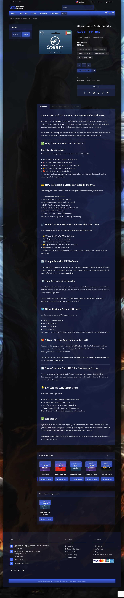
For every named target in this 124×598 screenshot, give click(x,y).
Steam (89, 78)
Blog (96, 552)
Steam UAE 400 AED (85, 58)
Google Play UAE (48, 329)
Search (26, 34)
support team (64, 301)
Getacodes (46, 133)
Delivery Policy (72, 555)
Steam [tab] (76, 106)
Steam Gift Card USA (50, 323)
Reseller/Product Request (103, 555)
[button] (91, 7)
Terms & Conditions (74, 549)
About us (70, 546)
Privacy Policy (71, 552)
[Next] (110, 455)
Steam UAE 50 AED (100, 49)
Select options (47, 479)
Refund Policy (71, 558)
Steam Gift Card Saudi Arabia (53, 321)
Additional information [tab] (60, 106)
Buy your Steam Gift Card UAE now (55, 436)
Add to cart (86, 71)
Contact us (98, 546)
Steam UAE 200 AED (101, 53)
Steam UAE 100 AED (85, 53)
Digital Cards (91, 80)
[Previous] (107, 455)
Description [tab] (43, 106)
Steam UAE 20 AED (84, 49)
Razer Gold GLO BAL (50, 326)
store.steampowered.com (56, 196)
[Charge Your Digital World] (17, 7)
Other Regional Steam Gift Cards (63, 309)
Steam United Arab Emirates (82, 44)
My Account (99, 549)
